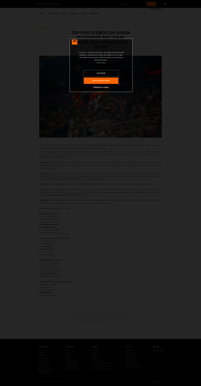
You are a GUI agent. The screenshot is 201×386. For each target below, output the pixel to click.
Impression (103, 62)
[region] (101, 65)
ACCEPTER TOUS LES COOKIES (101, 80)
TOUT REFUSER (101, 73)
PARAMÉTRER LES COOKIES (101, 87)
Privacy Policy (99, 62)
